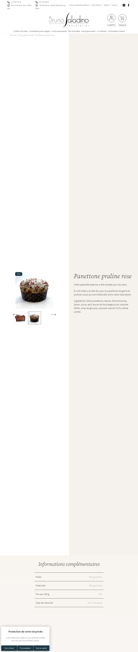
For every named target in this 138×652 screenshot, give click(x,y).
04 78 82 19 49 (16, 2)
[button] (53, 314)
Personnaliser (25, 648)
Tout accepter (41, 648)
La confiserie (102, 31)
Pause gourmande (88, 31)
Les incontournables (59, 31)
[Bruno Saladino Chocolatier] (69, 20)
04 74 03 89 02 (44, 2)
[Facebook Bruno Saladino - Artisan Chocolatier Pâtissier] (129, 5)
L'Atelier (106, 5)
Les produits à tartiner (116, 31)
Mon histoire (96, 5)
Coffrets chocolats (20, 31)
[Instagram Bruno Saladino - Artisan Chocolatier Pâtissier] (124, 5)
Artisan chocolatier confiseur (79, 5)
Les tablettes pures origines (39, 31)
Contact (114, 5)
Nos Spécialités (74, 31)
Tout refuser (9, 648)
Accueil (13, 35)
